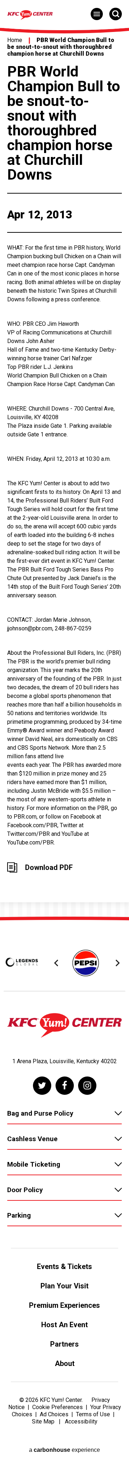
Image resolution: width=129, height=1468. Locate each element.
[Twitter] (42, 1085)
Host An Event (64, 1324)
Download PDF (49, 867)
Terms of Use (93, 1414)
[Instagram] (87, 1085)
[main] (64, 472)
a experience (64, 1450)
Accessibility (81, 1421)
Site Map (43, 1421)
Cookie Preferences (57, 1407)
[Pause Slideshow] (116, 943)
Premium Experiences (64, 1305)
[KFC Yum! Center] (64, 1026)
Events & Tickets (64, 1266)
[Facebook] (65, 1085)
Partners (64, 1344)
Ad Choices (54, 1414)
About (65, 1363)
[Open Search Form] (115, 14)
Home (14, 40)
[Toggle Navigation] (97, 14)
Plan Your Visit (64, 1286)
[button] (57, 963)
